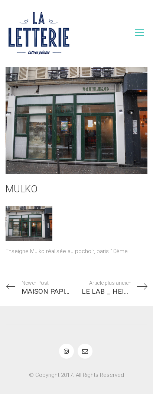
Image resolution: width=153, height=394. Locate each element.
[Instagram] (66, 351)
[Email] (85, 351)
